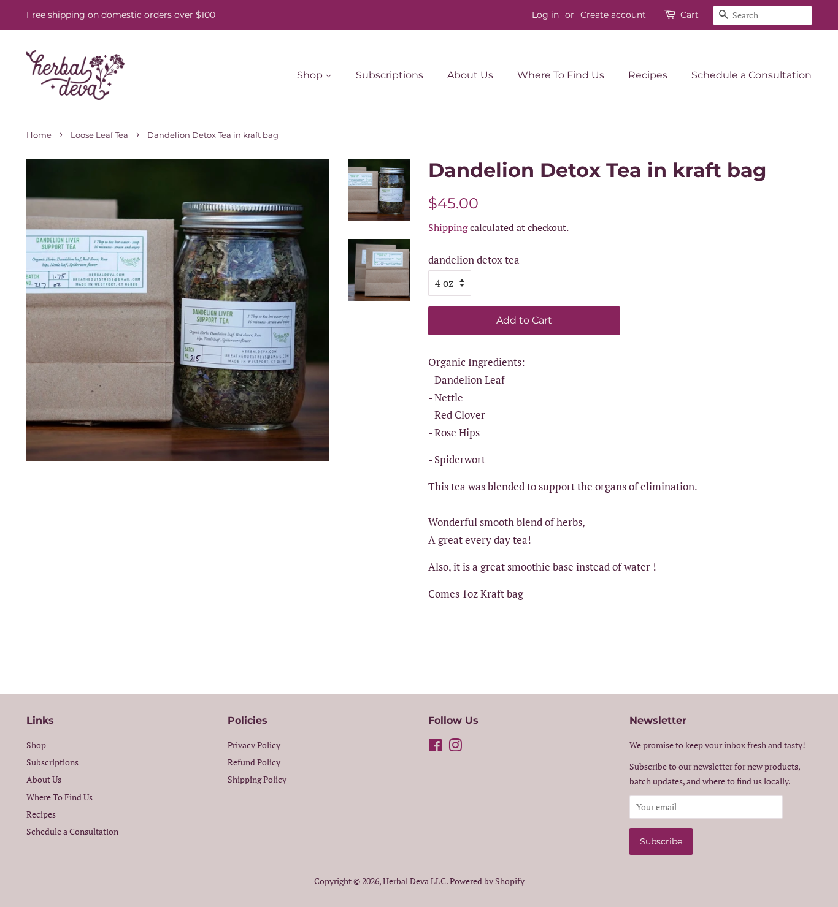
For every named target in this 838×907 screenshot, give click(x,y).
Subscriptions (389, 75)
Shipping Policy (257, 779)
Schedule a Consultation (751, 75)
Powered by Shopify (487, 881)
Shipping (447, 227)
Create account (613, 14)
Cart (689, 14)
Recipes (647, 75)
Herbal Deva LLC (414, 881)
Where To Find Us (560, 75)
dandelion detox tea (474, 259)
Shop (311, 75)
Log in (545, 14)
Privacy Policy (254, 745)
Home (39, 135)
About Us (470, 75)
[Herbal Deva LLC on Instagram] (455, 747)
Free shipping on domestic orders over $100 (120, 14)
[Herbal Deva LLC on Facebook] (435, 747)
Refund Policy (254, 762)
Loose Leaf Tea (99, 135)
